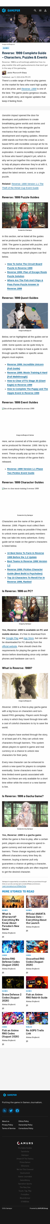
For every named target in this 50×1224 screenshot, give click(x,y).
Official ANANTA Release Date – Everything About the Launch (36, 918)
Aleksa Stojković (9, 933)
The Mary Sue (25, 1187)
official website (9, 646)
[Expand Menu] (40, 10)
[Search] (35, 10)
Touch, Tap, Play (25, 1191)
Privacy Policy (7, 1125)
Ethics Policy (24, 1121)
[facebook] (17, 1110)
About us (5, 1121)
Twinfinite (25, 1151)
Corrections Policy (26, 1128)
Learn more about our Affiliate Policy (14, 886)
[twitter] (11, 1110)
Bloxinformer (25, 1198)
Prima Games (25, 1162)
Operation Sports (25, 1184)
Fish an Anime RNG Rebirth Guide (37, 996)
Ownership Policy (25, 1125)
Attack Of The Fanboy (25, 1159)
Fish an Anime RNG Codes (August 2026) (10, 1033)
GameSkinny (25, 1180)
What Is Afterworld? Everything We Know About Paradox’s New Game (10, 921)
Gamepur (25, 1155)
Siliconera (25, 1166)
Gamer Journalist (25, 1176)
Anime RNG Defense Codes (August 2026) (11, 961)
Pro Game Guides (25, 1148)
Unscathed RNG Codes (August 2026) (35, 961)
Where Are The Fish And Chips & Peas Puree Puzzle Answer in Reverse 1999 (25, 284)
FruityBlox (25, 1194)
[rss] (4, 1110)
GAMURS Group (43, 1208)
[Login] (45, 10)
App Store (28, 638)
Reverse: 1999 (28, 89)
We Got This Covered (25, 1169)
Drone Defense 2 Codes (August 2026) (11, 997)
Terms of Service (9, 1128)
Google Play (12, 638)
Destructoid (25, 1173)
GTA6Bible (25, 1201)
